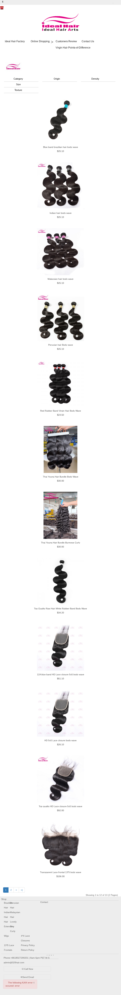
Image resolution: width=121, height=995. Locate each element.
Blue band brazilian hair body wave (60, 147)
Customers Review (66, 41)
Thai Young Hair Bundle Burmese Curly (60, 542)
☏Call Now (27, 969)
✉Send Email (27, 977)
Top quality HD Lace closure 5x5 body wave (60, 806)
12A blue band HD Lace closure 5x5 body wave (60, 674)
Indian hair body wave (61, 213)
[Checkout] (119, 1)
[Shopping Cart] (116, 1)
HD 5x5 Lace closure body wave (60, 740)
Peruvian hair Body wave (60, 345)
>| (22, 890)
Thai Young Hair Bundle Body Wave (60, 476)
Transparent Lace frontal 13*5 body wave (60, 872)
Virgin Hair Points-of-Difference (73, 47)
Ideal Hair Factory (15, 41)
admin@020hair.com (14, 962)
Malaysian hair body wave (60, 279)
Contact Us (88, 41)
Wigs (6, 936)
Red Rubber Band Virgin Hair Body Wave (60, 411)
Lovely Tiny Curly (13, 926)
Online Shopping (40, 41)
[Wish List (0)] (113, 1)
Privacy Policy (28, 945)
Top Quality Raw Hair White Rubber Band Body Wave (60, 608)
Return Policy (27, 950)
